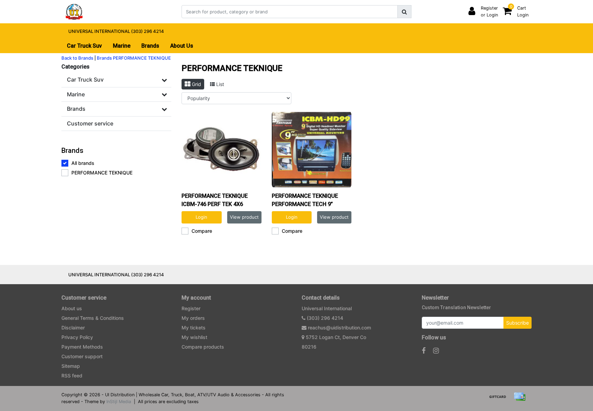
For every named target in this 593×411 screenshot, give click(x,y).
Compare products (203, 347)
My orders (193, 318)
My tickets (194, 327)
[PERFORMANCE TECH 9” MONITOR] (312, 150)
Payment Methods (82, 347)
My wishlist (194, 337)
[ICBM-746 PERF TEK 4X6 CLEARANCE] (221, 150)
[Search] (404, 12)
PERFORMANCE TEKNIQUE (142, 58)
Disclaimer (73, 327)
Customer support (82, 356)
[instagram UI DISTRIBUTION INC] (436, 351)
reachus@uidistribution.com (339, 327)
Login (201, 217)
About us (71, 308)
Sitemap (70, 366)
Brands (104, 58)
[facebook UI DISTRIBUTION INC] (424, 351)
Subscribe (517, 323)
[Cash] (500, 399)
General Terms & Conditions (92, 318)
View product (244, 217)
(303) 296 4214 (324, 318)
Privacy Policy (77, 337)
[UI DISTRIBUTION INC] (74, 12)
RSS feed (71, 375)
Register (191, 308)
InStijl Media (118, 401)
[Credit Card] (521, 399)
